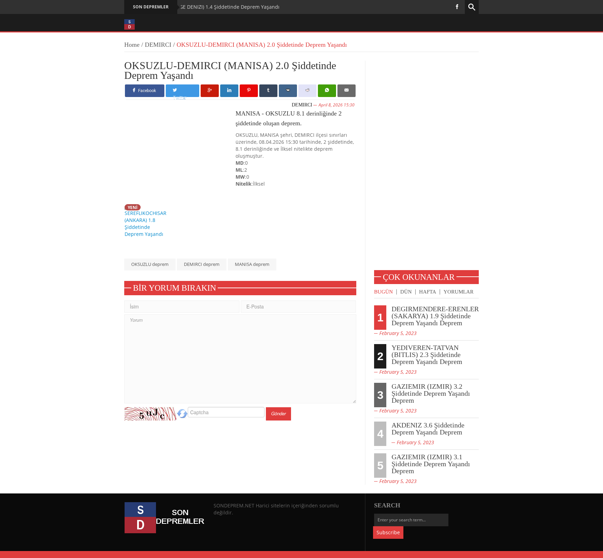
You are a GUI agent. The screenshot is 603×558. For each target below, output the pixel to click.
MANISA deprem (252, 264)
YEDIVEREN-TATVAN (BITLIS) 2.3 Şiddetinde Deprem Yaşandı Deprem (427, 354)
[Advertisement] (180, 154)
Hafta (427, 292)
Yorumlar (459, 292)
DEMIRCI (158, 44)
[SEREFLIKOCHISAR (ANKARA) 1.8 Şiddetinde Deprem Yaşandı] (147, 220)
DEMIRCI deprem (201, 264)
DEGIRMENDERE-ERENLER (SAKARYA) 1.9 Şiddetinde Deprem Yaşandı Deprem (435, 316)
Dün (406, 292)
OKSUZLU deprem (150, 264)
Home (132, 44)
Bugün (383, 292)
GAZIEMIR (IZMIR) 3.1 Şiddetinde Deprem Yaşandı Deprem (431, 464)
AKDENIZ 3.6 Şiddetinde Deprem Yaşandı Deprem (428, 428)
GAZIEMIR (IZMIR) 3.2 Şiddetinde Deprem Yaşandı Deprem (431, 393)
